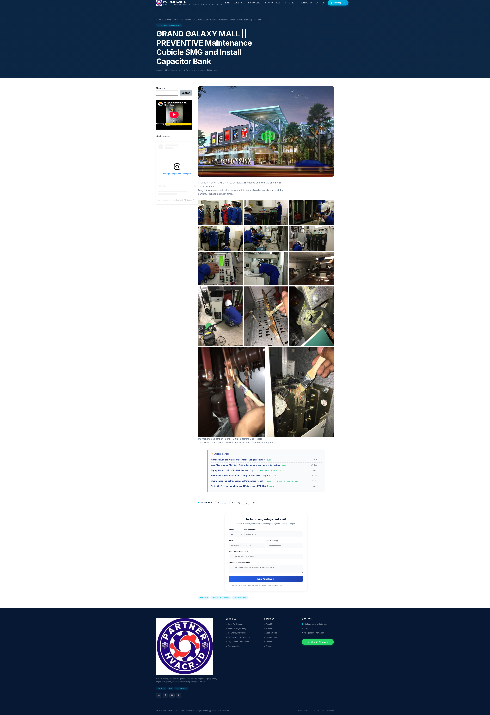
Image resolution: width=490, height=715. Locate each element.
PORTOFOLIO (254, 3)
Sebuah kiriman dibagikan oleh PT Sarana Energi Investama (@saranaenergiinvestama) (194, 200)
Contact (269, 646)
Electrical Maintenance (173, 20)
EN (317, 3)
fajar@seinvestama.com (314, 633)
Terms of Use (318, 710)
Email (231, 540)
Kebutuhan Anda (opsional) (239, 563)
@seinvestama (163, 136)
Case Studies (271, 633)
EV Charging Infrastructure (239, 637)
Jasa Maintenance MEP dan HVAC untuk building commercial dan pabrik (236, 442)
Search (160, 88)
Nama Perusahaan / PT (238, 551)
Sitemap (330, 710)
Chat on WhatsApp (319, 642)
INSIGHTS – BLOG (272, 3)
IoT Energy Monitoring (237, 633)
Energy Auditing (234, 646)
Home (158, 20)
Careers (269, 642)
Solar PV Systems (235, 624)
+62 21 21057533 (311, 628)
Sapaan (232, 529)
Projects (269, 628)
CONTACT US (307, 3)
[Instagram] (165, 695)
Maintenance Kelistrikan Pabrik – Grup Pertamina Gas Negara (230, 438)
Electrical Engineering (237, 628)
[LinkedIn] (158, 695)
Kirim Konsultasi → (265, 579)
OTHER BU (289, 3)
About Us (269, 624)
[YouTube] (172, 695)
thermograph (240, 598)
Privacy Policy (304, 710)
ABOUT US (239, 3)
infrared (204, 598)
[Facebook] (178, 695)
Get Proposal (339, 3)
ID (324, 3)
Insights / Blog (272, 637)
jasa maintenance (220, 598)
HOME (227, 3)
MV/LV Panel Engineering (238, 642)
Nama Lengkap (250, 529)
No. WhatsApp (273, 540)
